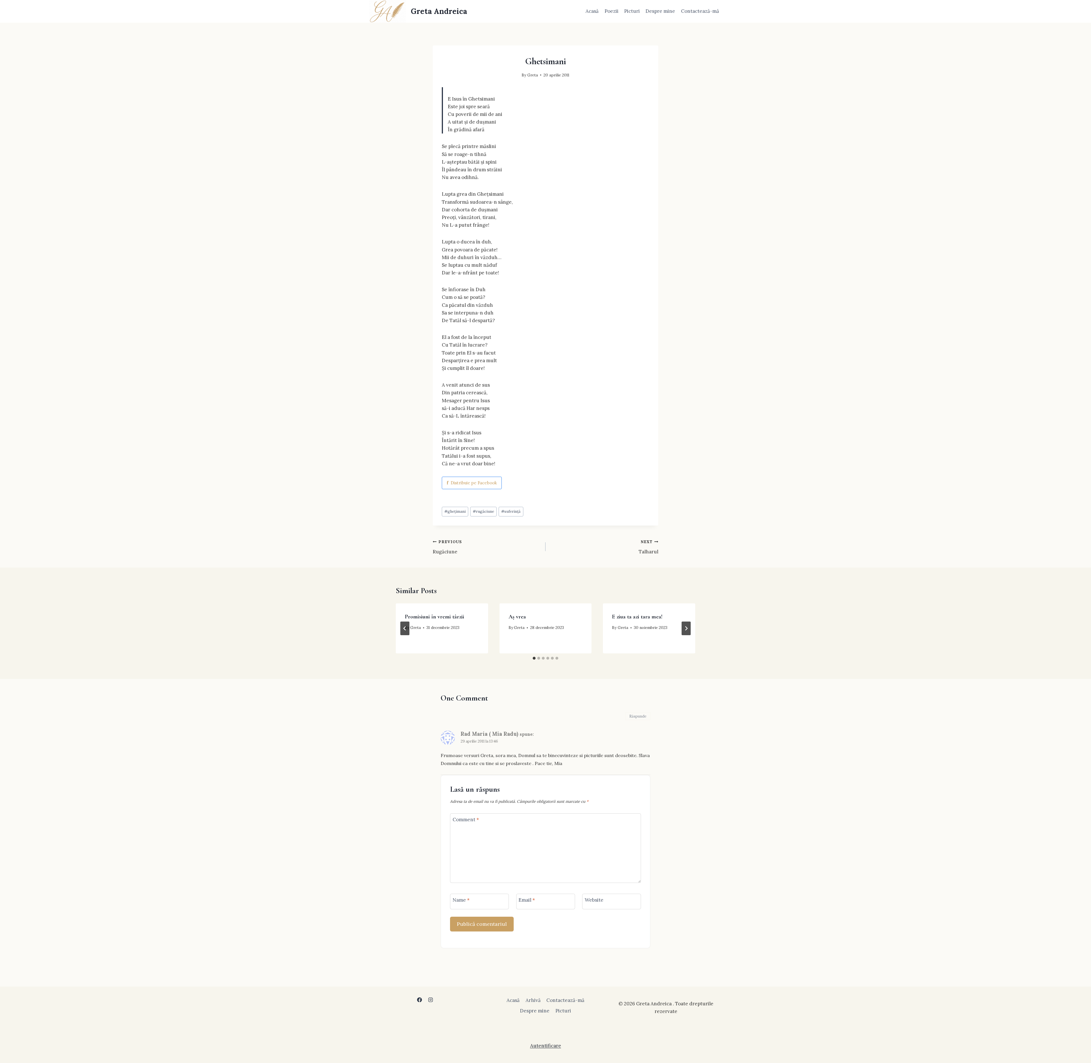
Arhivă (533, 1000)
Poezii (612, 11)
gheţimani (455, 511)
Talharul (648, 547)
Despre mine (660, 11)
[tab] (534, 658)
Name (461, 900)
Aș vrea (517, 616)
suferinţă (510, 511)
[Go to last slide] (404, 628)
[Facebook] (419, 1000)
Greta (532, 75)
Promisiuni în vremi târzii (434, 616)
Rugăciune (447, 547)
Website (594, 900)
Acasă (592, 11)
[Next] (686, 628)
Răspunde (637, 716)
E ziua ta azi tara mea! (637, 616)
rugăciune (483, 511)
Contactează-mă (700, 11)
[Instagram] (431, 1000)
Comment (466, 819)
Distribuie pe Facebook (472, 482)
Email (527, 900)
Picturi (632, 11)
